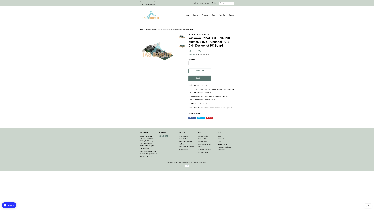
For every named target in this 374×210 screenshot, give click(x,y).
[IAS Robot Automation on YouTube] (166, 136)
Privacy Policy (202, 142)
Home (187, 15)
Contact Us (221, 139)
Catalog (195, 15)
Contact (231, 15)
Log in (194, 3)
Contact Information (204, 149)
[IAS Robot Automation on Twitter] (160, 136)
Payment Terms (203, 152)
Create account (204, 3)
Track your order (223, 144)
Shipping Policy (202, 139)
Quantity (191, 60)
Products (205, 15)
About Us (222, 15)
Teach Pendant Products (186, 147)
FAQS (219, 142)
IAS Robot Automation (185, 162)
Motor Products (183, 139)
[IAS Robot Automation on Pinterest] (163, 136)
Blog (213, 15)
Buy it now (200, 78)
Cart (215, 3)
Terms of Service (203, 136)
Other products (183, 149)
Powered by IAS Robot (199, 162)
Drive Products (183, 136)
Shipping (191, 55)
